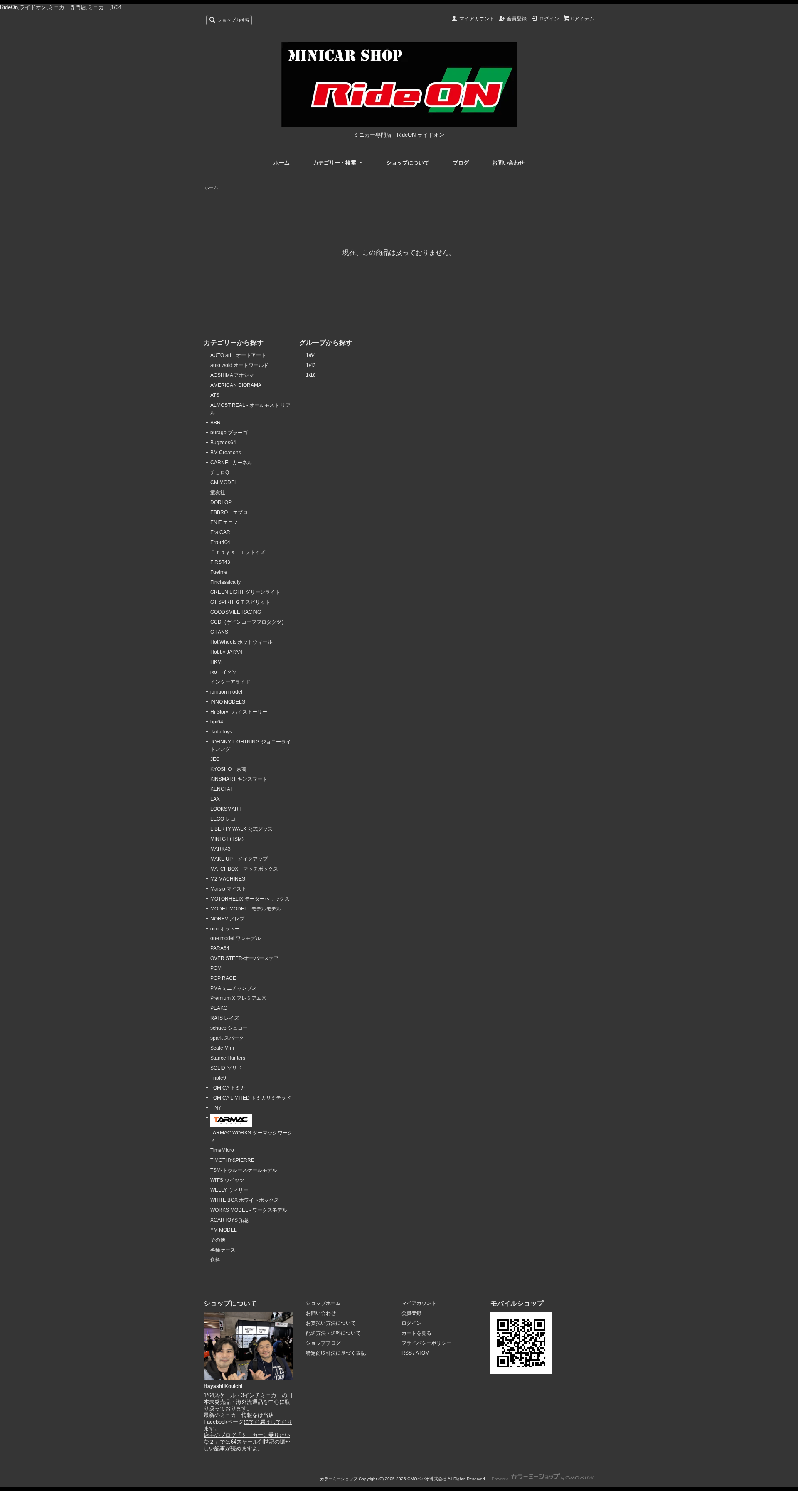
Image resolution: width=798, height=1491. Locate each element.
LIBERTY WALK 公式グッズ (241, 829)
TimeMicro (222, 1150)
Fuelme (218, 572)
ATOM (422, 1353)
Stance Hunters (227, 1058)
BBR (215, 423)
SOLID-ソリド (226, 1068)
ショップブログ (323, 1343)
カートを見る (416, 1333)
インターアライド (230, 682)
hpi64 (216, 722)
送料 (215, 1260)
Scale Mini (222, 1048)
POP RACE (223, 978)
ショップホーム (323, 1303)
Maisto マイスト (228, 889)
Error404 (220, 542)
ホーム (281, 163)
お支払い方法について (331, 1323)
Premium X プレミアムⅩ (238, 998)
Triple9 (218, 1078)
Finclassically (225, 582)
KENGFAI (221, 789)
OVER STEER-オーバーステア (244, 958)
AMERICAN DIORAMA (235, 385)
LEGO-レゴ (223, 819)
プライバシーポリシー (426, 1343)
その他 (217, 1240)
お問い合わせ (508, 163)
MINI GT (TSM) (227, 839)
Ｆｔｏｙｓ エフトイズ (237, 552)
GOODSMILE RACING (235, 612)
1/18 (311, 375)
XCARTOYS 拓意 (229, 1220)
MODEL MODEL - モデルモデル (245, 909)
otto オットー (225, 929)
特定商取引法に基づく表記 (336, 1353)
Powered (501, 1478)
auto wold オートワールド (239, 365)
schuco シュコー (229, 1028)
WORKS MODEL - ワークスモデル (248, 1210)
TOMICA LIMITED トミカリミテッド (250, 1098)
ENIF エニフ (224, 522)
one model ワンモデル (235, 938)
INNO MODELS (227, 702)
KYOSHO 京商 (228, 769)
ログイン (549, 19)
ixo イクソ (223, 672)
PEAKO (218, 1008)
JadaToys (221, 732)
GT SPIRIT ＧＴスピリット (240, 602)
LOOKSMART (225, 809)
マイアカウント (476, 19)
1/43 (311, 365)
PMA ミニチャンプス (233, 988)
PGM (216, 968)
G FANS (219, 632)
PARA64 (219, 948)
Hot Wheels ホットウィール (241, 642)
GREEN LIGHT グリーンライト (245, 592)
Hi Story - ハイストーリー (238, 712)
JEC (215, 759)
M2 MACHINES (227, 879)
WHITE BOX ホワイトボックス (244, 1200)
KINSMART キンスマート (238, 779)
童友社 (217, 492)
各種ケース (222, 1250)
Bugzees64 (223, 442)
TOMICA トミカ (227, 1088)
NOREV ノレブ (227, 919)
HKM (216, 662)
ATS (214, 395)
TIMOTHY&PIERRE (232, 1160)
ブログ (461, 163)
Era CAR (220, 532)
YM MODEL (223, 1230)
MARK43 (220, 849)
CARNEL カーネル (231, 462)
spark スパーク (227, 1038)
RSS (406, 1353)
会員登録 (517, 19)
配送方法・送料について (333, 1333)
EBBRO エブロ (229, 512)
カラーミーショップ (338, 1478)
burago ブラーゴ (229, 432)
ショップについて (407, 163)
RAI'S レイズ (224, 1018)
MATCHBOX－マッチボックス (244, 869)
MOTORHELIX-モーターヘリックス (250, 899)
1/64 (311, 355)
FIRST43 (220, 562)
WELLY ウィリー (229, 1190)
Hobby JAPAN (226, 652)
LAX (215, 799)
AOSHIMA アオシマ (232, 375)
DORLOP (221, 502)
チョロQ (219, 472)
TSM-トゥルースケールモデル (243, 1170)
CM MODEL (223, 482)
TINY (216, 1108)
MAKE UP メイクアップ (239, 859)
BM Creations (225, 452)
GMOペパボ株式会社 (426, 1478)
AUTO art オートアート (238, 355)
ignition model (226, 692)
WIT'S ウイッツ (227, 1180)
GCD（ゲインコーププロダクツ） (248, 622)
